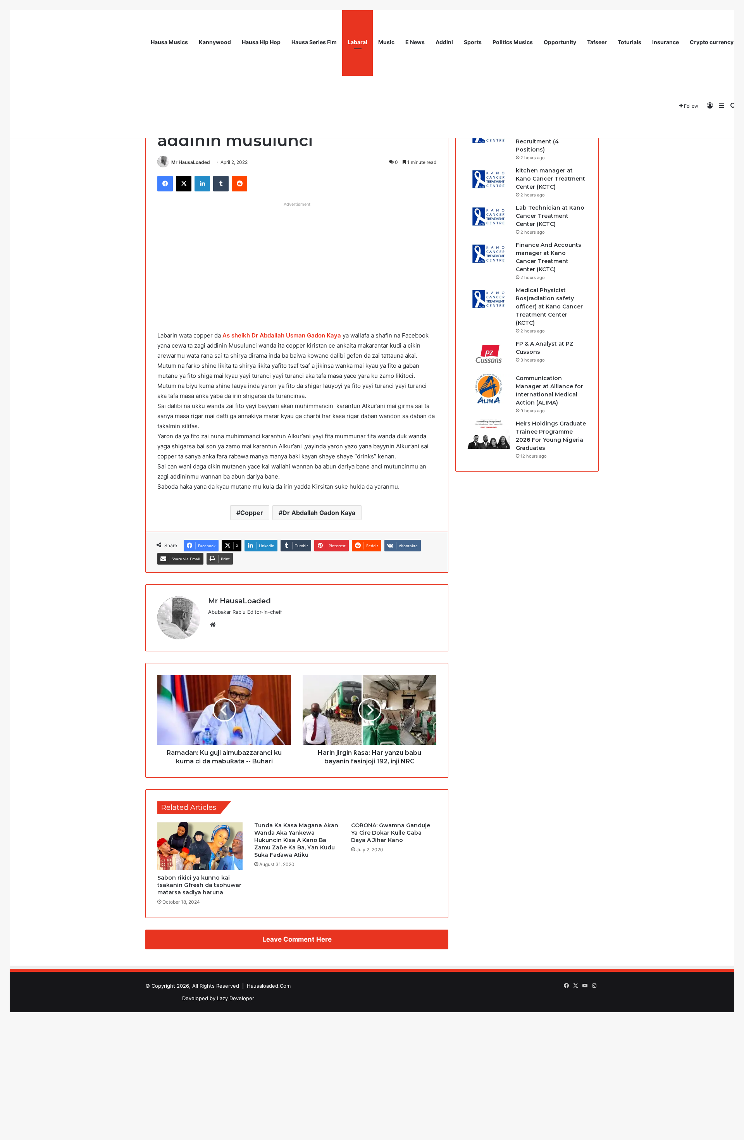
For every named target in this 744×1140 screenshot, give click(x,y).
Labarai (357, 42)
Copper (251, 513)
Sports (473, 42)
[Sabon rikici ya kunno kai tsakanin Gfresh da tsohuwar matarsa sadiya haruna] (200, 846)
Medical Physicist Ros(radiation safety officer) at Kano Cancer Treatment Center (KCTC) (549, 306)
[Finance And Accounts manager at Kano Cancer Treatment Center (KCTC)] (488, 255)
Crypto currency (712, 42)
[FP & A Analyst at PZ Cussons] (488, 354)
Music (386, 42)
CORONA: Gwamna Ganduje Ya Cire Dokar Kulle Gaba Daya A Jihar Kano (390, 833)
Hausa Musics (169, 42)
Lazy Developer (235, 998)
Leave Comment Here (297, 939)
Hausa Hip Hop (261, 42)
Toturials (629, 42)
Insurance (665, 42)
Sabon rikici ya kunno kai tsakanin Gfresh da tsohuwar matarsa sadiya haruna (199, 885)
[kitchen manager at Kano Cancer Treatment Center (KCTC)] (488, 181)
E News (415, 42)
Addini (444, 42)
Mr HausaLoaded (190, 162)
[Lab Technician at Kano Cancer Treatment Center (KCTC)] (488, 218)
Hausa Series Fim (314, 42)
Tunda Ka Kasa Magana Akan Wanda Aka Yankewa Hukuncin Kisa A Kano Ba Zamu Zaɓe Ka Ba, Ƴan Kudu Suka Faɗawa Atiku (296, 840)
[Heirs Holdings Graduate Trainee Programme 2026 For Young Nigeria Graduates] (488, 434)
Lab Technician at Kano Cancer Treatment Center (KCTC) (550, 215)
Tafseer (597, 42)
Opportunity (560, 42)
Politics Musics (513, 42)
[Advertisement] (296, 264)
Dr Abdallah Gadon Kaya (318, 513)
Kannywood (215, 42)
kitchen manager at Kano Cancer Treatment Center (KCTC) (550, 178)
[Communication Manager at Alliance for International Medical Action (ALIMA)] (488, 388)
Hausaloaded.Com (269, 986)
